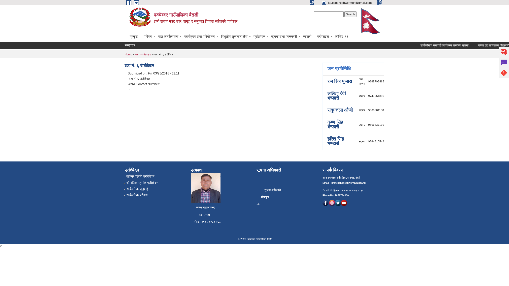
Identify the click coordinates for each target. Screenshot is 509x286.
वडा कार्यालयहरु (168, 37)
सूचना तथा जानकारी (284, 37)
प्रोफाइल (323, 37)
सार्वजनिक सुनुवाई (137, 189)
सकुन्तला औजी (340, 110)
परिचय (148, 37)
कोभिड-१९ (341, 37)
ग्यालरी (307, 37)
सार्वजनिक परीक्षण (137, 195)
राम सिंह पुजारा (339, 81)
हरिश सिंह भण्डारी (335, 141)
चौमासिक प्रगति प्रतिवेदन (142, 183)
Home (128, 54)
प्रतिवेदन (259, 37)
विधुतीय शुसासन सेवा (234, 37)
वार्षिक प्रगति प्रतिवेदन (140, 176)
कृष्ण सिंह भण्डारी (335, 124)
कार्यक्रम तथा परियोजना (199, 37)
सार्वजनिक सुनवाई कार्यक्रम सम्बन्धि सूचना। (442, 45)
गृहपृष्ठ (134, 37)
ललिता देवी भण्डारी (336, 95)
